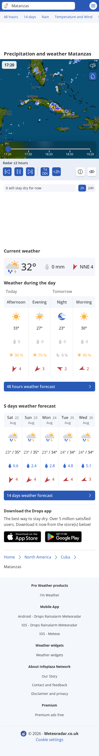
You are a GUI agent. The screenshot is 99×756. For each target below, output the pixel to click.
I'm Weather (49, 595)
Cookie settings (49, 739)
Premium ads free (49, 715)
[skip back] (7, 171)
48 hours (11, 16)
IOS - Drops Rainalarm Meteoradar (49, 625)
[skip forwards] (30, 171)
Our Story (49, 676)
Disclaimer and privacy (49, 693)
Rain (45, 16)
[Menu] (93, 6)
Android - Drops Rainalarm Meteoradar (49, 616)
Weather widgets (49, 655)
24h (91, 188)
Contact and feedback (49, 685)
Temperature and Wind (74, 16)
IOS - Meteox (49, 633)
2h (82, 188)
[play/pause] (18, 171)
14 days (30, 16)
